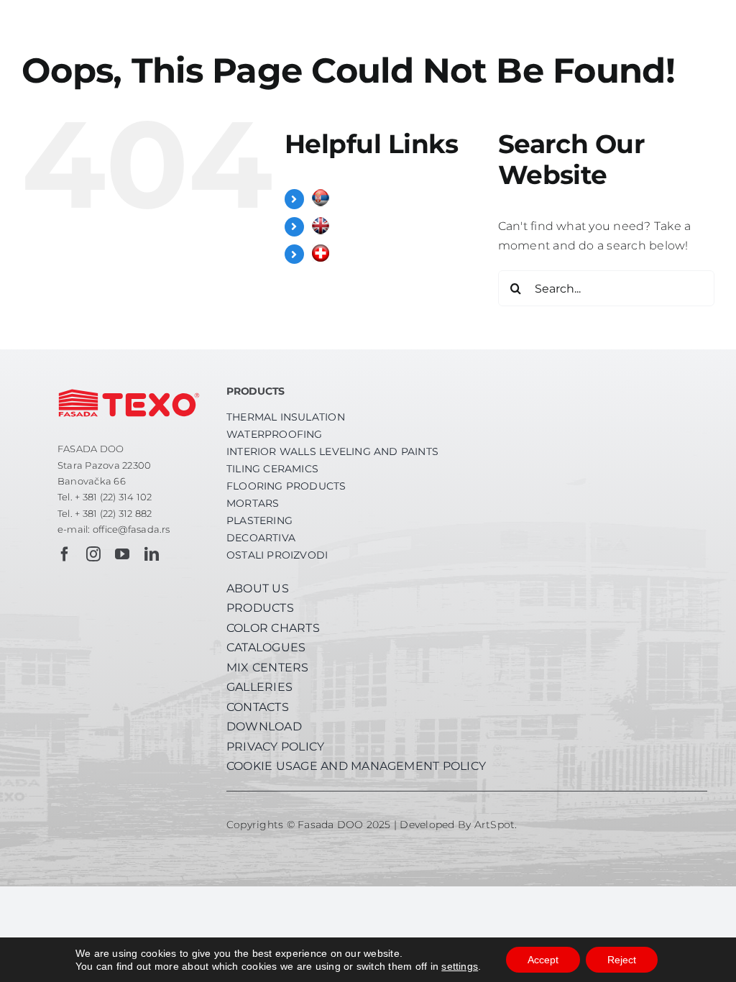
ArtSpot (494, 824)
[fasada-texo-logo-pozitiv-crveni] (129, 383)
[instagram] (93, 554)
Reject (621, 959)
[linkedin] (151, 554)
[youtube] (122, 554)
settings (459, 966)
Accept (543, 959)
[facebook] (65, 554)
